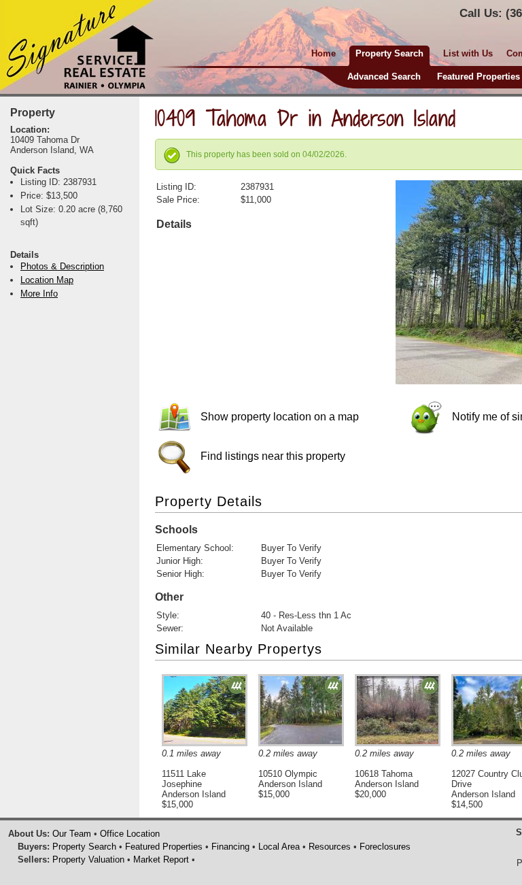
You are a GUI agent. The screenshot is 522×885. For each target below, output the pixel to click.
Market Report (161, 859)
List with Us (468, 53)
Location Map (46, 280)
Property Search (84, 846)
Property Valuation (88, 859)
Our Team (71, 834)
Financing (230, 846)
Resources (330, 846)
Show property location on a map (278, 416)
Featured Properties (478, 76)
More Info (39, 293)
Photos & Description (62, 266)
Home (323, 53)
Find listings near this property (271, 456)
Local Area (279, 846)
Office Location (130, 834)
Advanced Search (384, 76)
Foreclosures (385, 846)
